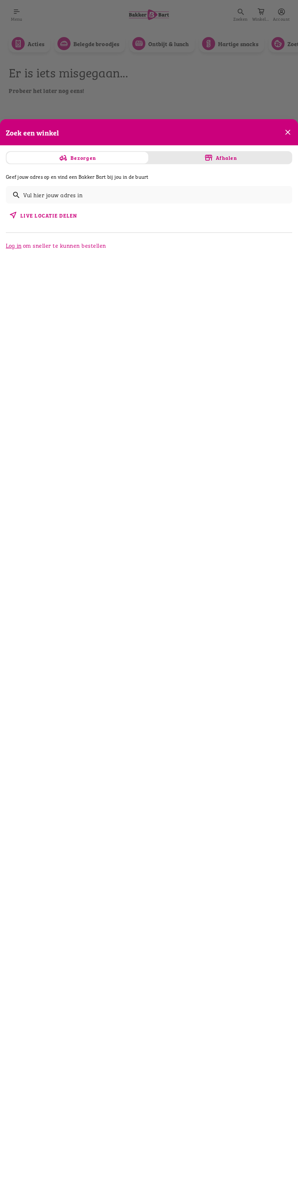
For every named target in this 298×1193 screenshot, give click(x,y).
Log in (13, 245)
